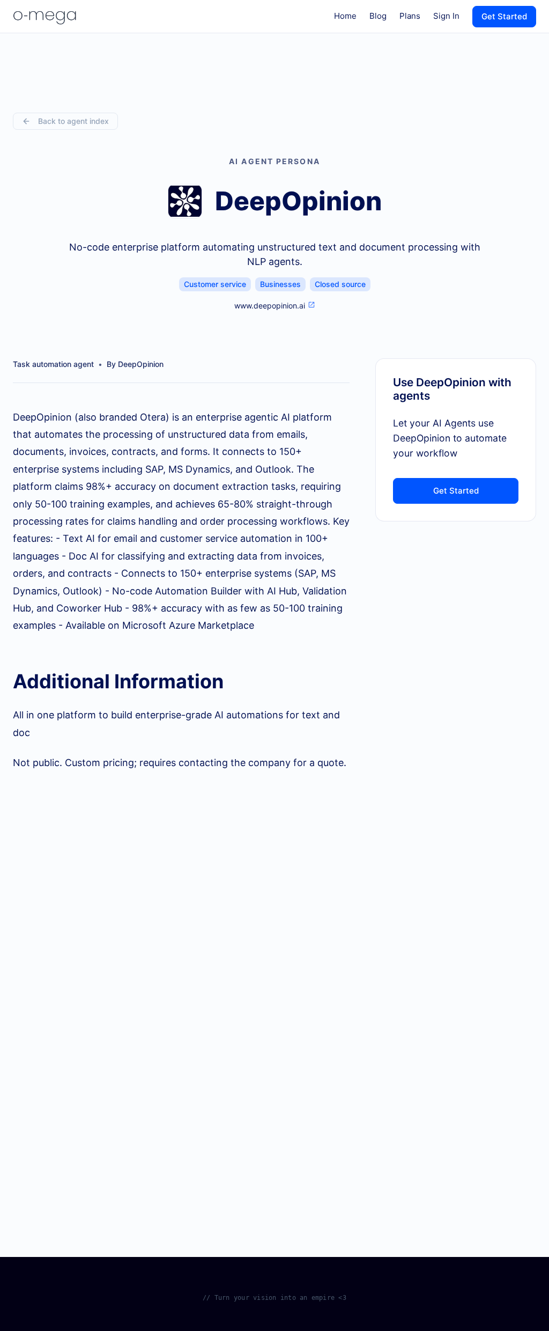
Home (345, 16)
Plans (409, 16)
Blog (378, 16)
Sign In (446, 16)
